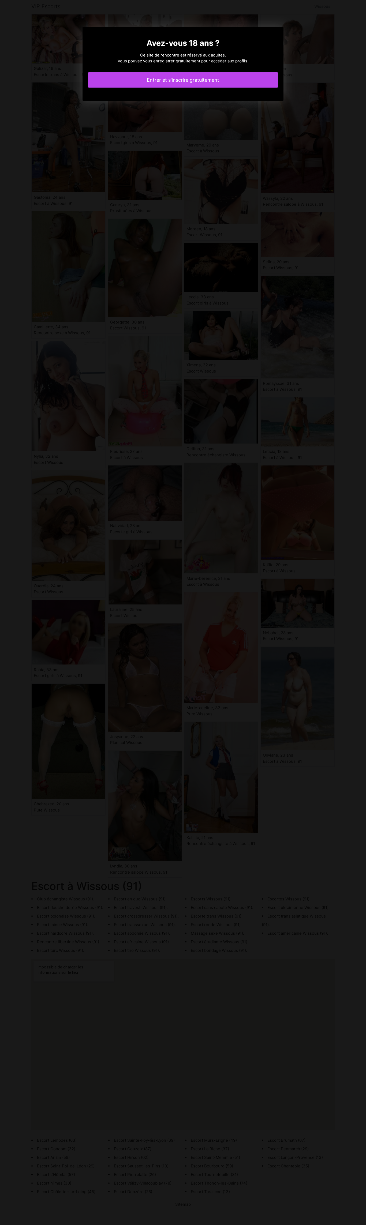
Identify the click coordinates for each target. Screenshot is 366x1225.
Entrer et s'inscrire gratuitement (183, 80)
